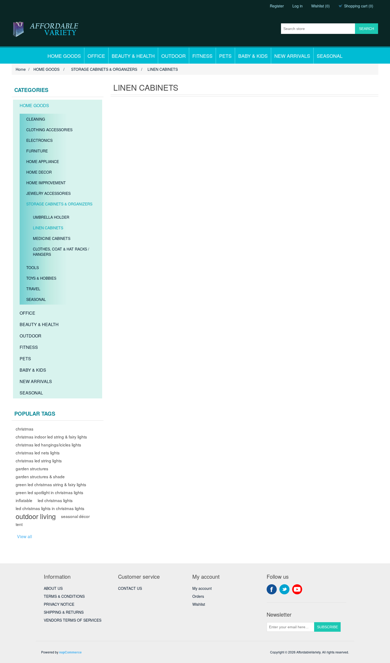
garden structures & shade (40, 476)
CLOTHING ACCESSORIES (49, 129)
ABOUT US (53, 588)
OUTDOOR (173, 55)
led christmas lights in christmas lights (50, 508)
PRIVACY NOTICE (59, 604)
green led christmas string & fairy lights (51, 484)
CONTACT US (130, 588)
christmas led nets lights (38, 452)
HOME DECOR (39, 172)
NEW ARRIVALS (292, 55)
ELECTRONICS (39, 140)
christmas (24, 429)
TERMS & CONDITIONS (64, 596)
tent (19, 524)
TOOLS (32, 267)
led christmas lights (55, 500)
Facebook (272, 589)
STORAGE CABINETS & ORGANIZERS (59, 204)
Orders (198, 596)
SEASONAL (330, 55)
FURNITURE (37, 150)
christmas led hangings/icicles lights (48, 444)
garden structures (32, 468)
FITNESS (202, 55)
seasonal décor (75, 516)
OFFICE (96, 55)
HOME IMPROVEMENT (46, 182)
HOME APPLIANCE (42, 161)
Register (277, 5)
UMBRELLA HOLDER (51, 217)
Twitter (284, 589)
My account (202, 588)
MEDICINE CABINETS (51, 238)
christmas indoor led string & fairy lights (51, 437)
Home (21, 69)
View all (24, 536)
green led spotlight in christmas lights (49, 492)
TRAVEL (33, 288)
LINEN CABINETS (48, 227)
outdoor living (36, 516)
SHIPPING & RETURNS (64, 612)
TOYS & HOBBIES (41, 278)
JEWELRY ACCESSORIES (48, 193)
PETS (225, 55)
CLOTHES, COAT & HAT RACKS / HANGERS (61, 251)
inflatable (24, 500)
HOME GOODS (64, 55)
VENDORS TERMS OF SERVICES (72, 620)
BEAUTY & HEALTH (133, 55)
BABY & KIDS (253, 55)
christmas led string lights (39, 460)
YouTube (297, 589)
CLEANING (35, 119)
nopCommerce (70, 652)
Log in (297, 5)
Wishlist (198, 604)
